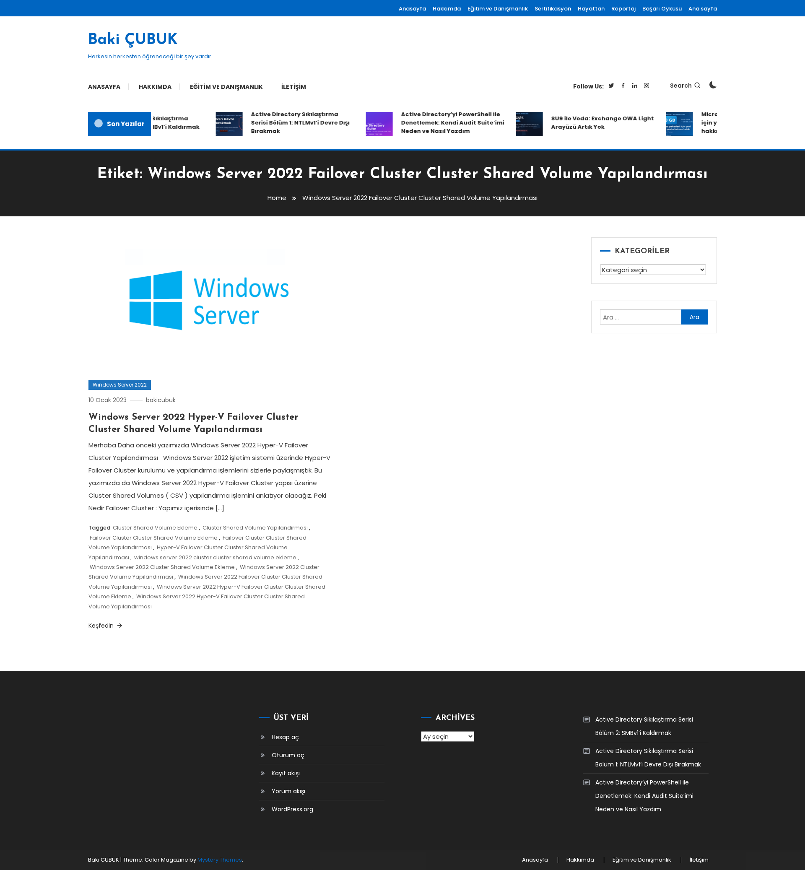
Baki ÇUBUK (133, 40)
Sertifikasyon (553, 9)
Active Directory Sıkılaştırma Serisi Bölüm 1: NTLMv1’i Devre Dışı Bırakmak (292, 122)
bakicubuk (161, 400)
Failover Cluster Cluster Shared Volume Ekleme (154, 538)
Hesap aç (285, 737)
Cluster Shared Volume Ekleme (155, 528)
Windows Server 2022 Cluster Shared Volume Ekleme (162, 567)
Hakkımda (447, 9)
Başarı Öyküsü (662, 9)
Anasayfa (412, 9)
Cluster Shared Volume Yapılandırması (255, 528)
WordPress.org (292, 809)
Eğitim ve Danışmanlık (497, 9)
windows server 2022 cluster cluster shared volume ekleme (215, 557)
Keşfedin (101, 625)
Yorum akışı (288, 791)
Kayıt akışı (286, 773)
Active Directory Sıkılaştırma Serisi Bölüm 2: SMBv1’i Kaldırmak (644, 726)
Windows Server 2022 (120, 384)
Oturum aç (288, 755)
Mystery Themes (219, 860)
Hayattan (591, 9)
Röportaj (623, 9)
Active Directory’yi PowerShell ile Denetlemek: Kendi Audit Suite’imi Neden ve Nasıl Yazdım (444, 122)
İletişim (293, 87)
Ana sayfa (702, 9)
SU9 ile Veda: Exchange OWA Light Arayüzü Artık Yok (594, 122)
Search (681, 85)
